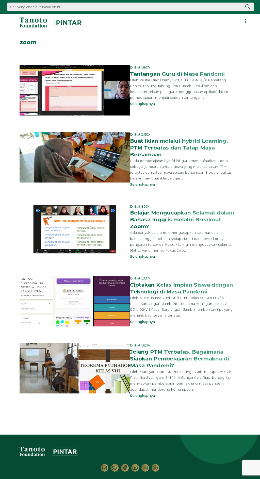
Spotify (155, 468)
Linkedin (145, 468)
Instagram (104, 468)
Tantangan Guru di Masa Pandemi (177, 74)
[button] (248, 7)
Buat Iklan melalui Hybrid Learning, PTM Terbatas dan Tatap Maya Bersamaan (179, 148)
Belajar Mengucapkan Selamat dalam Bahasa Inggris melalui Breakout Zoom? (182, 219)
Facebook (125, 468)
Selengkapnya (143, 104)
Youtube (135, 468)
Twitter (115, 468)
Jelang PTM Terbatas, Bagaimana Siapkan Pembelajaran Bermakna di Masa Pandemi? (179, 359)
